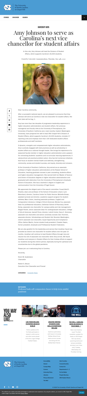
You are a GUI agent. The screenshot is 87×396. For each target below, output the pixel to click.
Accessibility (47, 361)
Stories (6, 17)
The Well (46, 380)
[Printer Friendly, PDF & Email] (9, 129)
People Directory (63, 375)
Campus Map (47, 366)
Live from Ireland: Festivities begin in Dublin (33, 324)
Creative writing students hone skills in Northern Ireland (54, 325)
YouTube (13, 387)
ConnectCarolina (64, 363)
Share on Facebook (9, 111)
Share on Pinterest (9, 120)
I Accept (82, 392)
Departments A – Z (64, 369)
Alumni (45, 363)
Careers (46, 369)
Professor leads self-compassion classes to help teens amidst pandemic (43, 290)
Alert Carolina (63, 361)
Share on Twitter (9, 115)
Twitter (9, 387)
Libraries (46, 375)
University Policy (48, 372)
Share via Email (9, 125)
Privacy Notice (24, 393)
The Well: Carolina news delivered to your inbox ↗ (76, 324)
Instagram (17, 387)
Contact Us (62, 366)
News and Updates (84, 17)
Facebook (4, 387)
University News (32, 273)
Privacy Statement (48, 377)
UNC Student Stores (64, 377)
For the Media (63, 372)
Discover (15, 17)
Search (25, 17)
